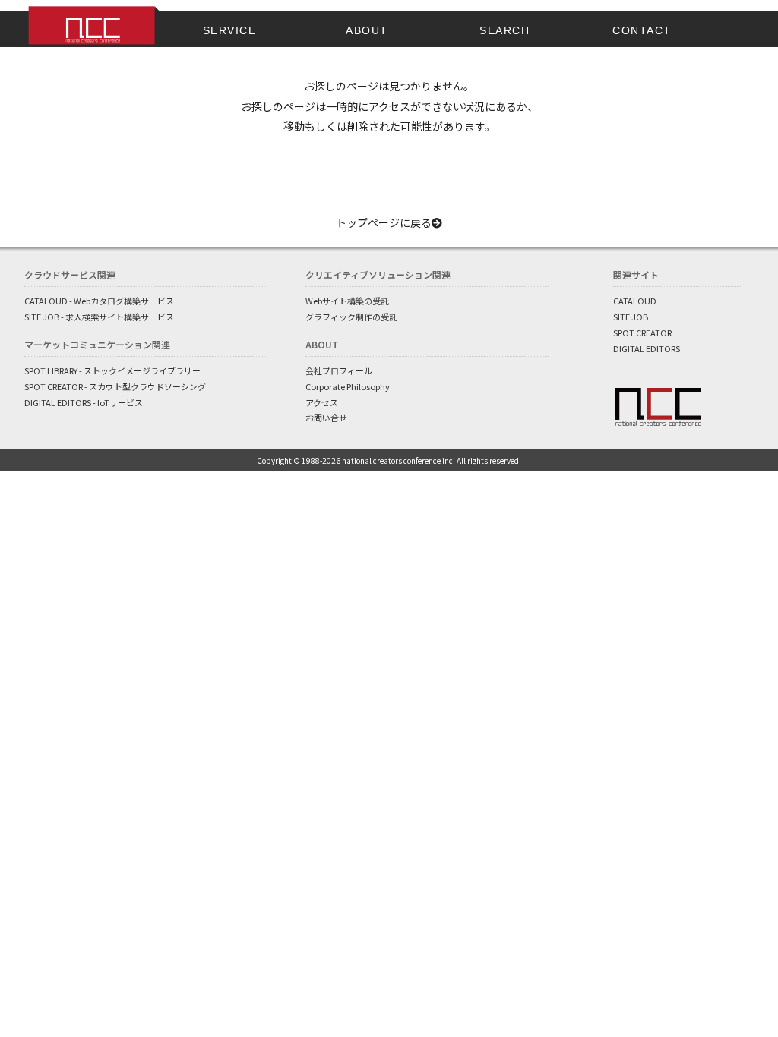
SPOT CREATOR (642, 332)
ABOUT (367, 30)
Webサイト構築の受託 (347, 301)
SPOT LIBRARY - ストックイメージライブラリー (112, 370)
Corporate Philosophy (347, 386)
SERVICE (230, 30)
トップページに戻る (384, 222)
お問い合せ (326, 417)
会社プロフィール (338, 370)
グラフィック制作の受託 (351, 316)
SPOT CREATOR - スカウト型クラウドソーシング (115, 386)
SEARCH (504, 30)
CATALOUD (634, 301)
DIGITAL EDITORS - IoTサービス (83, 402)
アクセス (321, 402)
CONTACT (642, 30)
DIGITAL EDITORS (646, 348)
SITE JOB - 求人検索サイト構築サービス (99, 316)
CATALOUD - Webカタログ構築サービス (99, 301)
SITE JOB (630, 316)
